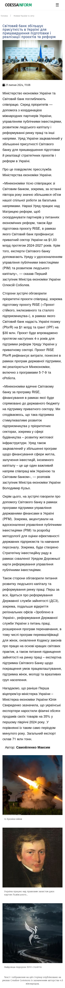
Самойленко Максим (33, 747)
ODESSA (18, 5)
